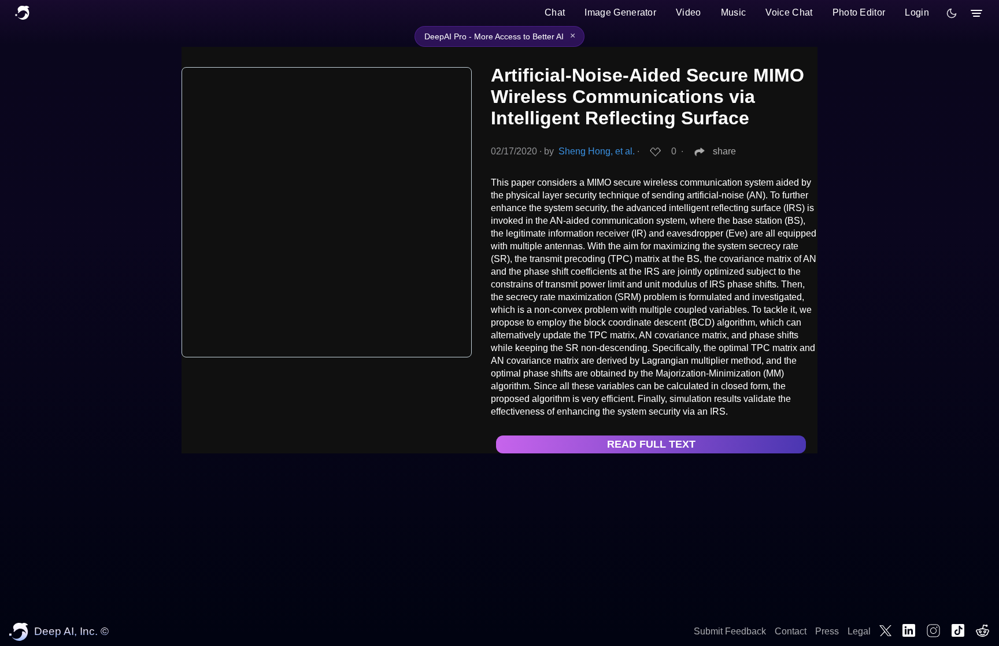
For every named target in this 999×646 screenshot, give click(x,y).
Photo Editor (859, 12)
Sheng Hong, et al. (596, 151)
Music (733, 12)
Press (827, 631)
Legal (859, 631)
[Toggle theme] (951, 13)
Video (688, 12)
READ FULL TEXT (651, 444)
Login (917, 12)
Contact (790, 631)
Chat (555, 12)
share (724, 151)
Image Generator (620, 12)
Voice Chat (788, 12)
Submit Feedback (730, 631)
